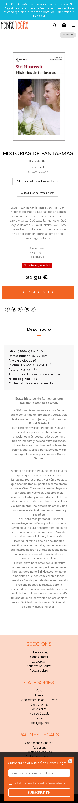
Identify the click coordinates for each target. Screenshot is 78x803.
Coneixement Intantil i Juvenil (39, 700)
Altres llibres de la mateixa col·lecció (37, 181)
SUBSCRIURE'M (39, 792)
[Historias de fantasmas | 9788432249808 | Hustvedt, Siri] (39, 96)
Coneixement (39, 657)
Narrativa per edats (39, 666)
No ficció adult (39, 713)
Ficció (39, 718)
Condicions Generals (39, 743)
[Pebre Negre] (14, 25)
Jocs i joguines (39, 723)
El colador (39, 661)
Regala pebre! (39, 670)
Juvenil (39, 695)
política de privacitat (56, 783)
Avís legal (39, 747)
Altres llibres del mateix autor (37, 193)
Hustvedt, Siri (37, 161)
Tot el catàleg (39, 652)
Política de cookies (39, 752)
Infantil (39, 690)
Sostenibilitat (39, 709)
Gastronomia (39, 704)
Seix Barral (37, 167)
